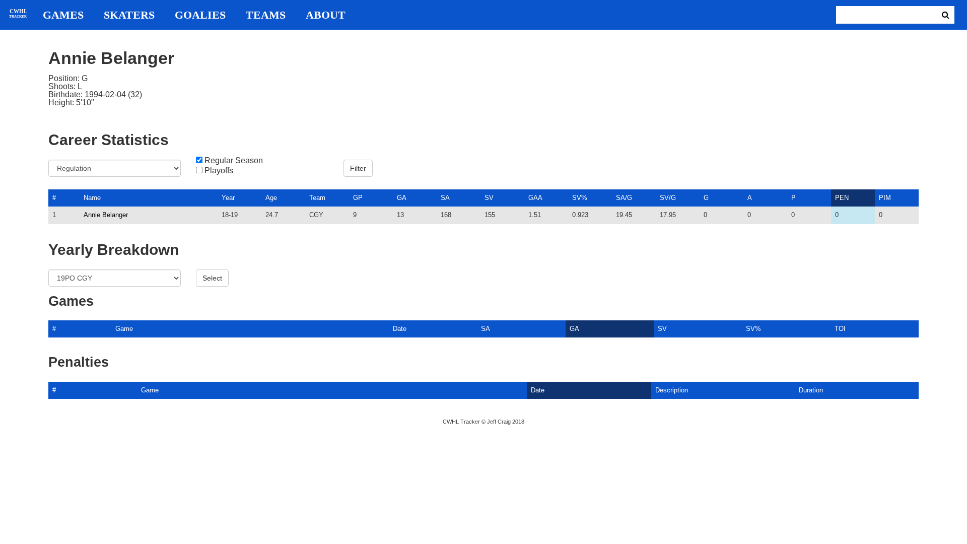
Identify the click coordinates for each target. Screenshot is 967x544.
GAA (535, 197)
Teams (266, 15)
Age (271, 197)
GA (401, 197)
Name (92, 197)
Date (399, 328)
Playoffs (218, 171)
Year (228, 197)
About (326, 15)
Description (671, 390)
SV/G (668, 197)
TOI (840, 328)
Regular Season (233, 161)
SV (489, 197)
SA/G (624, 197)
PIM (885, 197)
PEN (842, 197)
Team (317, 197)
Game (124, 328)
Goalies (200, 15)
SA (445, 197)
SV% (579, 197)
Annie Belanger (106, 215)
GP (358, 197)
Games (63, 15)
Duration (811, 390)
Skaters (129, 15)
